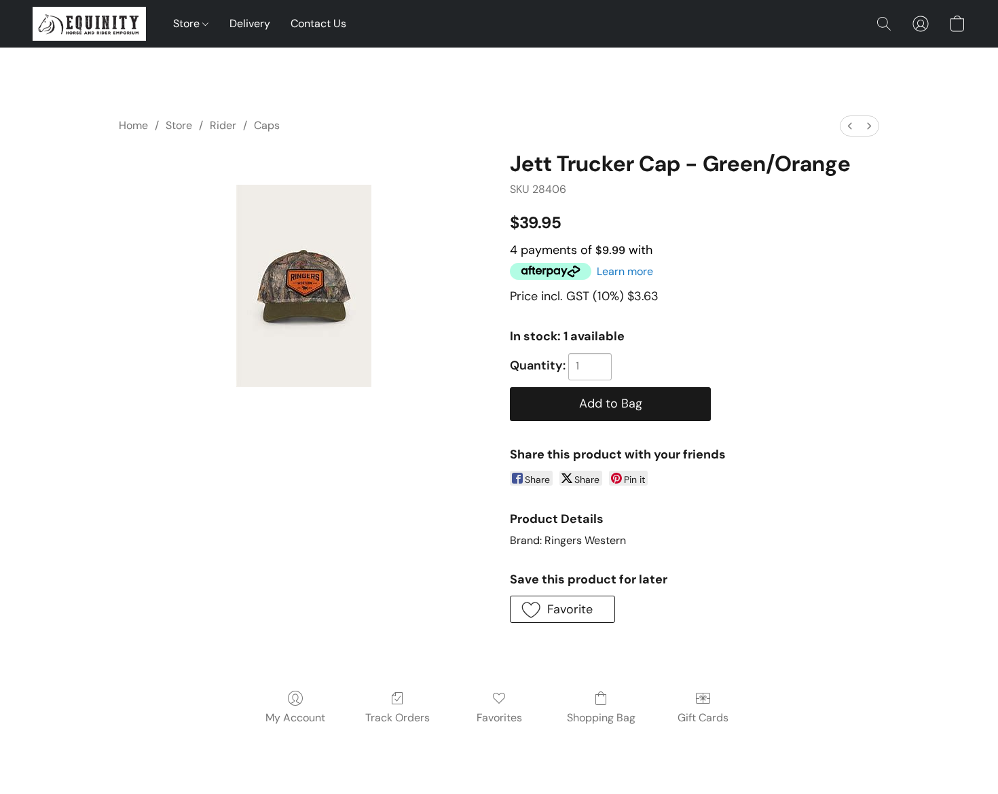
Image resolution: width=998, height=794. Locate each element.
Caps (267, 125)
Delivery (249, 23)
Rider (223, 125)
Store (187, 23)
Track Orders (397, 717)
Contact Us (318, 23)
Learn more (625, 271)
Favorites (499, 717)
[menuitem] (850, 126)
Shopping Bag (601, 717)
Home (133, 125)
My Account (295, 717)
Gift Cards (703, 717)
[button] (89, 24)
